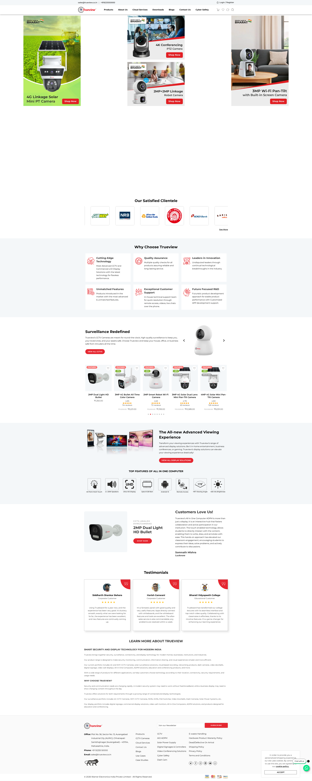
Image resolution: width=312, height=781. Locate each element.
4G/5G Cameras (142, 516)
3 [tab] (152, 416)
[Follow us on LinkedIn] (205, 763)
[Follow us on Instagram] (200, 763)
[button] (183, 340)
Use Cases (141, 756)
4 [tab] (154, 416)
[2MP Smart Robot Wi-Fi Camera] (127, 378)
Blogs (172, 10)
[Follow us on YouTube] (210, 763)
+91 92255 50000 (96, 750)
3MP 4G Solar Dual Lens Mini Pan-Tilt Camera (156, 395)
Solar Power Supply (166, 742)
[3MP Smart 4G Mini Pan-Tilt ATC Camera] (213, 378)
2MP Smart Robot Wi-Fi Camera (127, 395)
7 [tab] (161, 416)
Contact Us (185, 10)
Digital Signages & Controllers (171, 747)
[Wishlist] (108, 368)
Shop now (142, 546)
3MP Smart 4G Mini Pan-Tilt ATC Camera (213, 395)
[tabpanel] (98, 389)
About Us (123, 10)
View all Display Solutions (176, 460)
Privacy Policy (195, 751)
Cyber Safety (202, 10)
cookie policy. (282, 766)
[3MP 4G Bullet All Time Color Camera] (98, 378)
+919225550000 (108, 2)
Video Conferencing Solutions (171, 751)
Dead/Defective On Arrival (201, 742)
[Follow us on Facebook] (195, 763)
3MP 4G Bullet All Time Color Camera (98, 395)
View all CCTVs (95, 352)
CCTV (156, 516)
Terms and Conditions (199, 755)
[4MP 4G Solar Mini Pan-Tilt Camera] (185, 378)
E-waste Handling (197, 734)
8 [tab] (163, 416)
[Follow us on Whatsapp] (215, 763)
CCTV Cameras (143, 738)
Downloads (158, 10)
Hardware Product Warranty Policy (205, 738)
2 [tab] (150, 416)
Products (108, 10)
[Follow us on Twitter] (191, 763)
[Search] (232, 9)
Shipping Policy (196, 747)
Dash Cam (162, 760)
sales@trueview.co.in (87, 2)
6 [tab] (159, 416)
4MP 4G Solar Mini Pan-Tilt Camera (184, 395)
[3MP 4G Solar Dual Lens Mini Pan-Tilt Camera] (156, 378)
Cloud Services (140, 10)
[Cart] (218, 9)
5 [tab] (157, 416)
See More (223, 229)
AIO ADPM (162, 738)
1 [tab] (148, 416)
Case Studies (142, 760)
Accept (280, 772)
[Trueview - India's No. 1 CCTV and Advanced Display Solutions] (87, 10)
